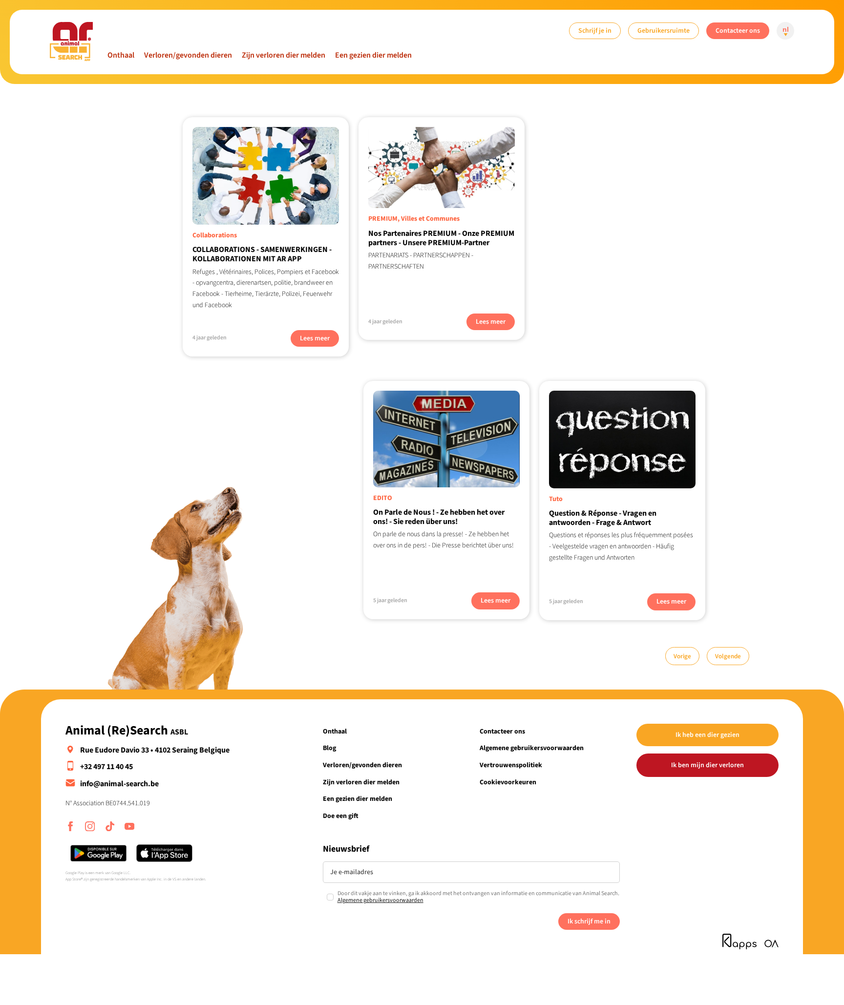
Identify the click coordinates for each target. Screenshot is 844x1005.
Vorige (682, 656)
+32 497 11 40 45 (106, 766)
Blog (329, 748)
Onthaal (120, 55)
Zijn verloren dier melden (283, 55)
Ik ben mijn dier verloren (707, 765)
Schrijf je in (595, 30)
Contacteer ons (738, 30)
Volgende (728, 656)
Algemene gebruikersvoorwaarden (532, 748)
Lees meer (315, 338)
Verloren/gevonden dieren (188, 55)
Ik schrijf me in (589, 921)
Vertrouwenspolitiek (511, 765)
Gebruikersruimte (663, 30)
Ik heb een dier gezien (707, 735)
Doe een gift (341, 816)
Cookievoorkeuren (508, 782)
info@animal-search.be (119, 783)
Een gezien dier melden (373, 55)
